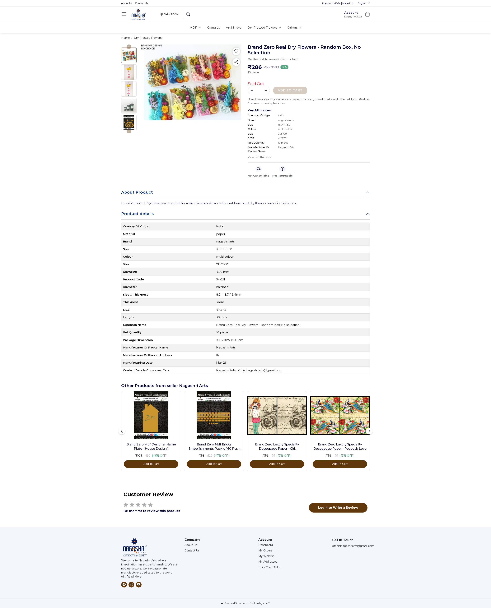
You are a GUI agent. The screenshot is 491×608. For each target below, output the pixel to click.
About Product (137, 192)
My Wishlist (266, 556)
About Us (126, 3)
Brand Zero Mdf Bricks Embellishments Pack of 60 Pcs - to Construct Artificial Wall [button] (214, 447)
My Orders (265, 550)
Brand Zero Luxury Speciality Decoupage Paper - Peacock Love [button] (340, 446)
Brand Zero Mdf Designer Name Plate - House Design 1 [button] (151, 446)
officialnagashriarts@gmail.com (353, 546)
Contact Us (141, 3)
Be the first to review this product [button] (273, 59)
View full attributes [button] (259, 157)
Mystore (264, 603)
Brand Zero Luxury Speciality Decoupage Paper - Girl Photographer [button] (277, 447)
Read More (134, 576)
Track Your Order (269, 567)
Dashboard (265, 545)
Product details (137, 213)
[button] (364, 3)
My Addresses (267, 561)
